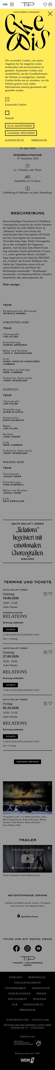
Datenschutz (14, 140)
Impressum (39, 140)
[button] (5, 4)
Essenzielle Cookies (15, 104)
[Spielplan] (12, 4)
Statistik (9, 118)
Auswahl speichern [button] (21, 133)
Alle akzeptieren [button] (19, 125)
